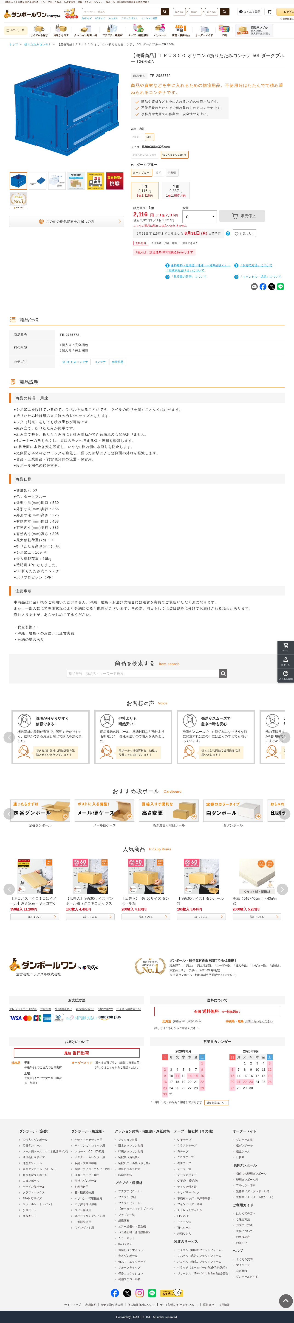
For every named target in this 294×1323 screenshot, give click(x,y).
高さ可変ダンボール (35, 1175)
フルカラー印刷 (245, 1185)
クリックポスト (130, 18)
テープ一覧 (184, 1169)
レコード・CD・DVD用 (89, 1151)
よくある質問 (244, 1259)
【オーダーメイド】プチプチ (136, 1208)
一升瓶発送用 (83, 1222)
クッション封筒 (149, 18)
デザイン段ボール (34, 1186)
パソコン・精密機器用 (88, 1198)
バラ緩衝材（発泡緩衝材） (134, 1232)
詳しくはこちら (164, 1028)
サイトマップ (72, 1304)
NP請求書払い (63, 1009)
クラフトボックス (34, 1192)
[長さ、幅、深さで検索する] (224, 11)
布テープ (182, 1151)
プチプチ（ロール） (130, 1191)
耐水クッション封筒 (130, 1145)
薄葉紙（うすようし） (132, 1250)
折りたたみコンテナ (75, 361)
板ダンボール (244, 1145)
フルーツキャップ (129, 1267)
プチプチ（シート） (130, 1203)
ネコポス (113, 18)
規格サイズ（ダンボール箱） (254, 1191)
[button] (285, 676)
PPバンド (183, 1216)
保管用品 (118, 361)
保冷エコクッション (130, 1273)
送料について (244, 1231)
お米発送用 (81, 1186)
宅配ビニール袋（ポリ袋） (134, 1163)
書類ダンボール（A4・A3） (40, 1169)
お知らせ (241, 1242)
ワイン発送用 (83, 1210)
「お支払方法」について (256, 265)
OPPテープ (184, 1139)
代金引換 (45, 1009)
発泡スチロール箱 (129, 1279)
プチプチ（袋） (128, 1197)
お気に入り (247, 233)
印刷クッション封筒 (130, 1151)
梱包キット (30, 1216)
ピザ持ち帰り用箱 (86, 1204)
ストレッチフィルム (189, 1210)
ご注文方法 (243, 1219)
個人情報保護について (141, 1304)
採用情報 (224, 1304)
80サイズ (100, 18)
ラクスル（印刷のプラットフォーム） (200, 1250)
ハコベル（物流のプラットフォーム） (200, 1261)
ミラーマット (126, 1238)
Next (124, 111)
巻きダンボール (128, 1255)
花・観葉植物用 (84, 1192)
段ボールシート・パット (38, 1204)
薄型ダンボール (32, 1163)
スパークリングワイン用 (90, 1216)
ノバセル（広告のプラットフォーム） (200, 1255)
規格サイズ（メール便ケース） (255, 1197)
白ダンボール (31, 1180)
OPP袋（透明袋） (188, 1180)
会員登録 (241, 1271)
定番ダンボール (32, 1145)
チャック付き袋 (187, 1186)
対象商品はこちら (216, 1102)
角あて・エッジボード (132, 1261)
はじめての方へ (245, 1213)
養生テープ (184, 1163)
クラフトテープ (187, 1145)
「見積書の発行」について (188, 276)
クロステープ (185, 1157)
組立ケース (243, 1151)
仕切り (240, 1157)
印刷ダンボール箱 (247, 1179)
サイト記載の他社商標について (179, 1304)
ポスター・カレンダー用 (90, 1157)
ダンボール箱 (244, 1139)
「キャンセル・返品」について (260, 276)
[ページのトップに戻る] (286, 1301)
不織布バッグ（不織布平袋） (195, 1198)
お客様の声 (243, 1237)
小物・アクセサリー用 (88, 1139)
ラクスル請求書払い (128, 1009)
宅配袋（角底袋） (129, 1157)
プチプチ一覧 (126, 1214)
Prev (9, 111)
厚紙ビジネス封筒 (129, 1169)
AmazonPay (105, 1009)
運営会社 (208, 1304)
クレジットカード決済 (23, 1009)
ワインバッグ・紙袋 (189, 1204)
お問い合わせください (259, 1021)
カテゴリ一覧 (17, 30)
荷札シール (184, 1227)
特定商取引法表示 (112, 1304)
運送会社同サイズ (34, 1157)
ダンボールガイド (247, 1276)
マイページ (243, 1265)
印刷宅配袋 (125, 1175)
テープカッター (187, 1175)
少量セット (30, 1210)
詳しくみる (35, 917)
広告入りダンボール (35, 1139)
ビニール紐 (184, 1222)
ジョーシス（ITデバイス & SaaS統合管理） (204, 1273)
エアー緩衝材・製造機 (132, 1226)
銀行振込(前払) (85, 1009)
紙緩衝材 (123, 1220)
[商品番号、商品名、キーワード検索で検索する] (165, 11)
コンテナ (100, 361)
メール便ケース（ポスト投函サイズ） (46, 1151)
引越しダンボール (86, 1180)
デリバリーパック (188, 1192)
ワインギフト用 (84, 1227)
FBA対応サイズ (32, 1198)
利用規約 (90, 1304)
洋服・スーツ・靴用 (87, 1175)
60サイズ (87, 18)
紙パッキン (125, 1244)
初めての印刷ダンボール (251, 1173)
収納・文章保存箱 (86, 1163)
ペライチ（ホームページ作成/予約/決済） (202, 1267)
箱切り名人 (184, 1233)
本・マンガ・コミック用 (90, 1145)
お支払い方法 (244, 1225)
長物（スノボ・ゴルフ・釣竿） (94, 1169)
